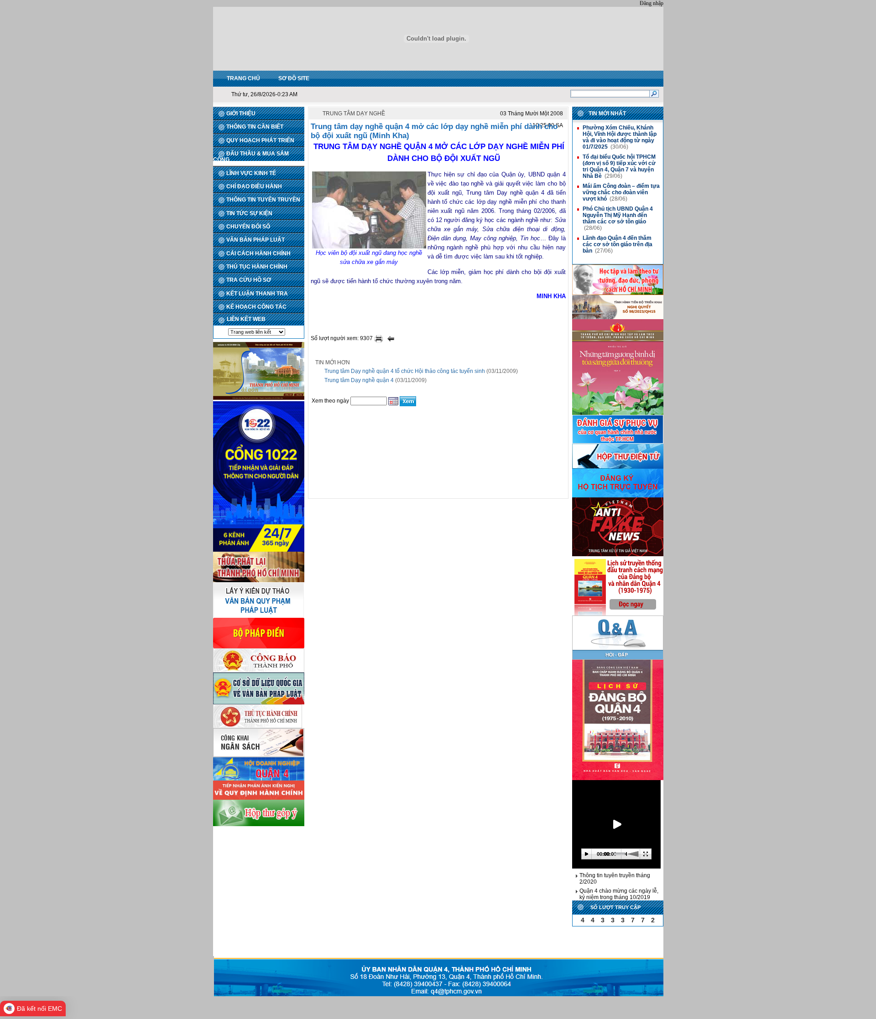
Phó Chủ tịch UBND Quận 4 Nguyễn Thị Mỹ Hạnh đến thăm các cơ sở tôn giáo (618, 215)
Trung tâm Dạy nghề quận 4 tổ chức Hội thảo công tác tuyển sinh (404, 371)
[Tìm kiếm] (654, 93)
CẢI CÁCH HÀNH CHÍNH (258, 253)
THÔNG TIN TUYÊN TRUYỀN (263, 200)
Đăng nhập (651, 3)
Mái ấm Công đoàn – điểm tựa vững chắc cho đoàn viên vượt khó (621, 192)
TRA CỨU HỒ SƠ (248, 280)
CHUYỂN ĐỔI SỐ (248, 226)
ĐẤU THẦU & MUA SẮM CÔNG (251, 156)
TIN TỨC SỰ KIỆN (249, 213)
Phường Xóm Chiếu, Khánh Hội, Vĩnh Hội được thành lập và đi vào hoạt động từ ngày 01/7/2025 (620, 137)
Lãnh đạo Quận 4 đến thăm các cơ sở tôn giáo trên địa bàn (617, 244)
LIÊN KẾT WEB (246, 319)
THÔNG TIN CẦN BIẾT (254, 127)
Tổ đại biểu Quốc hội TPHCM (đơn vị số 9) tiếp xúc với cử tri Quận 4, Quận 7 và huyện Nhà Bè (619, 166)
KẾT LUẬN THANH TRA (257, 293)
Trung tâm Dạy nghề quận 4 (359, 380)
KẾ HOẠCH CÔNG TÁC (256, 307)
